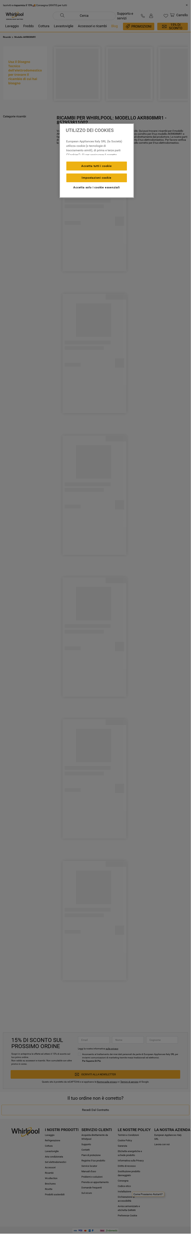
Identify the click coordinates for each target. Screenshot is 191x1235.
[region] (96, 160)
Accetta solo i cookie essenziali (96, 187)
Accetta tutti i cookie (96, 166)
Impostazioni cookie (96, 177)
